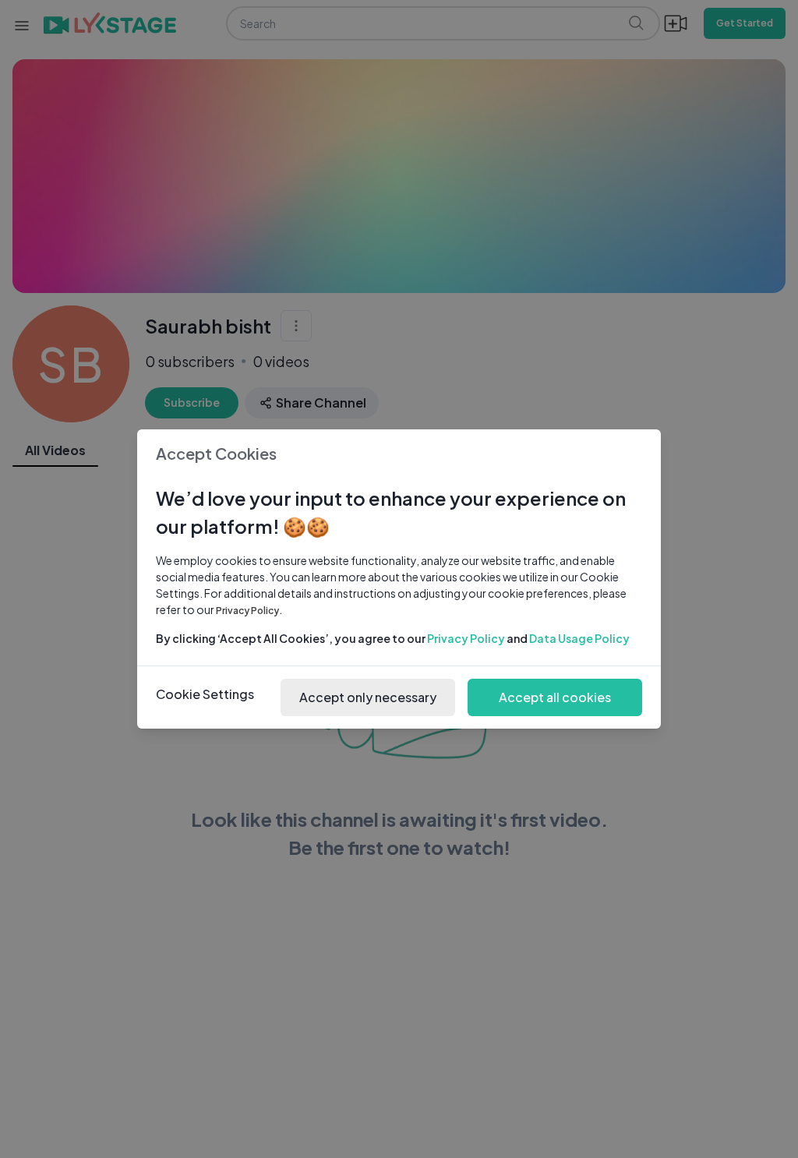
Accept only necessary (367, 697)
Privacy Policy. (249, 610)
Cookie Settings (205, 694)
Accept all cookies (555, 697)
